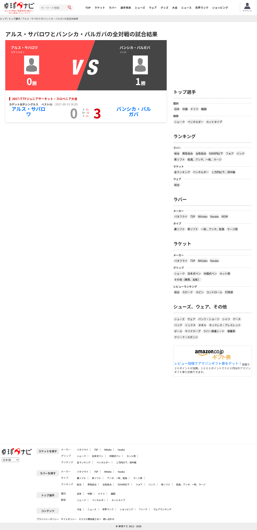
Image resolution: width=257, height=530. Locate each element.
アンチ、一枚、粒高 (117, 478)
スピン (200, 292)
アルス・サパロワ (28, 111)
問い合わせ (108, 519)
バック (240, 153)
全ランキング (182, 172)
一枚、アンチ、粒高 (212, 229)
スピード (187, 292)
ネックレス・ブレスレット (225, 325)
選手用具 (125, 7)
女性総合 (201, 153)
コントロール (214, 292)
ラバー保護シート (213, 331)
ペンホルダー (195, 122)
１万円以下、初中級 (223, 172)
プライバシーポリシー (47, 519)
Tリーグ (143, 509)
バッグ (178, 325)
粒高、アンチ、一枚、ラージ (204, 159)
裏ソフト (179, 229)
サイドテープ (193, 331)
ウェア (153, 7)
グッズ (164, 7)
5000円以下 (216, 153)
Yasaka (214, 216)
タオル (202, 325)
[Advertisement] (212, 54)
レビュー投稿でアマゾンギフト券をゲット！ (208, 363)
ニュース (186, 7)
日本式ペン (194, 273)
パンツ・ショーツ (208, 319)
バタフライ (180, 216)
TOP (88, 7)
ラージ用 (232, 229)
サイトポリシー (69, 519)
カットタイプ (214, 122)
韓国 (203, 109)
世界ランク (201, 7)
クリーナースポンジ (186, 337)
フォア (230, 153)
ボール (178, 331)
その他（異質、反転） (187, 279)
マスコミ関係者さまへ (90, 519)
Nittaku (202, 216)
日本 (176, 109)
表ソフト (179, 159)
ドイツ (194, 109)
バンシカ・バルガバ (133, 111)
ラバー (113, 7)
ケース (237, 319)
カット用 (225, 273)
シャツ (226, 319)
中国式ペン (210, 273)
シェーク (179, 122)
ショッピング (220, 7)
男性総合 (187, 153)
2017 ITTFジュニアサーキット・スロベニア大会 (44, 98)
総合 (176, 153)
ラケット (99, 7)
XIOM (224, 216)
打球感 (229, 292)
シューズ (140, 7)
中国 (185, 109)
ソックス (190, 325)
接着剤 (231, 331)
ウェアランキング (162, 509)
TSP (192, 216)
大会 (174, 7)
